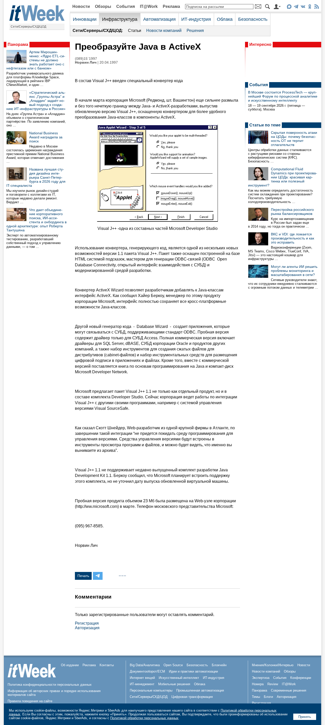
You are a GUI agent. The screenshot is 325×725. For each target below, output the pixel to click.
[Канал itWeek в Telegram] (295, 7)
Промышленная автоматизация (200, 690)
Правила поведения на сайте (30, 701)
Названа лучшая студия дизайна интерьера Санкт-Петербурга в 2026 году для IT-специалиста (36, 177)
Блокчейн (219, 665)
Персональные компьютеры (151, 690)
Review (272, 684)
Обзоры (103, 6)
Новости (81, 6)
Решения (195, 30)
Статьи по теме (265, 125)
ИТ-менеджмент (142, 684)
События (125, 6)
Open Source (173, 665)
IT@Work (149, 6)
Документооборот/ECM (147, 671)
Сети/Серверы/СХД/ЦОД (28, 26)
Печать (83, 576)
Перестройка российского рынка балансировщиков (292, 212)
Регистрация (87, 623)
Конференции (300, 678)
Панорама (18, 44)
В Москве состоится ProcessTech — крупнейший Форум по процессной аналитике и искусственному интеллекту (282, 96)
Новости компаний (164, 30)
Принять (304, 717)
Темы (256, 697)
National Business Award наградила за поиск (45, 137)
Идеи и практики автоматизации (193, 671)
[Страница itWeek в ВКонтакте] (302, 7)
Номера (258, 684)
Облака (225, 19)
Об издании (70, 665)
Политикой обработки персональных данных (144, 718)
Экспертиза (260, 678)
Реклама (171, 6)
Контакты (107, 665)
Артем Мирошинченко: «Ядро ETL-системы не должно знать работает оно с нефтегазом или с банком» (35, 60)
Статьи (134, 30)
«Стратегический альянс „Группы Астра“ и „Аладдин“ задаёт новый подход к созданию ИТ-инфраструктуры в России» (36, 100)
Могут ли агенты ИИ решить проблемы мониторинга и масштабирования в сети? (294, 271)
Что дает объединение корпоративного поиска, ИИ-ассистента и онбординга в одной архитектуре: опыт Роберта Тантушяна (36, 220)
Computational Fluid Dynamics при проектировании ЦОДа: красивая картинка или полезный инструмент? (282, 177)
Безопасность (252, 19)
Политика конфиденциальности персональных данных (50, 684)
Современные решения (288, 690)
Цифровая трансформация (192, 697)
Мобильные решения (174, 684)
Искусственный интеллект (179, 678)
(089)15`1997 (86, 59)
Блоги (268, 697)
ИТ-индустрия (196, 19)
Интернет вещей (142, 678)
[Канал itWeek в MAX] (289, 7)
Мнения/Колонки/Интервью (273, 665)
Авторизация (87, 628)
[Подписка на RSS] (316, 7)
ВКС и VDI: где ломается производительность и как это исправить (292, 238)
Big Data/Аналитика (145, 665)
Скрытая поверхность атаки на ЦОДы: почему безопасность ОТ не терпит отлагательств (294, 139)
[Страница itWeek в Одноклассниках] (309, 7)
